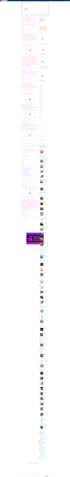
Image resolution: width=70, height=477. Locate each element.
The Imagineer (42, 277)
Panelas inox (40, 107)
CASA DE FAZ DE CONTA (43, 192)
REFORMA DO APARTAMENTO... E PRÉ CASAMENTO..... (43, 433)
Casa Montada (42, 174)
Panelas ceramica (41, 106)
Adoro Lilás (41, 237)
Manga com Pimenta (42, 437)
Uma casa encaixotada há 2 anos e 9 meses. (45, 344)
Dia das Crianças (45, 207)
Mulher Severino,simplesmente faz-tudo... (43, 196)
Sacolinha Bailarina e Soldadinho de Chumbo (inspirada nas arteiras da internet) (45, 257)
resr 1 (41, 185)
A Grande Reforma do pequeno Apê (43, 348)
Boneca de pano (45, 197)
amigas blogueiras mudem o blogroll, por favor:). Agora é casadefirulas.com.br (45, 360)
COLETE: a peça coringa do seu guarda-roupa (45, 181)
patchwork (40, 108)
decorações (40, 92)
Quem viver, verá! (42, 248)
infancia (28, 120)
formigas (40, 96)
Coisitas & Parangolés (43, 353)
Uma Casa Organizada (43, 448)
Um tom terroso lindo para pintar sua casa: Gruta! (45, 151)
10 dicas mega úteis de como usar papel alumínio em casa (45, 292)
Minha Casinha (42, 324)
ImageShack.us (38, 462)
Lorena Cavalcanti (42, 169)
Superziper (41, 445)
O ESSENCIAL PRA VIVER (43, 232)
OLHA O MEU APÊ (42, 242)
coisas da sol (42, 295)
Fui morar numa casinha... (43, 300)
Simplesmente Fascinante (43, 164)
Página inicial (27, 217)
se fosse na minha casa (43, 305)
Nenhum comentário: (27, 40)
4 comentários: (26, 66)
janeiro (42, 139)
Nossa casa (41, 386)
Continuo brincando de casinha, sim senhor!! (45, 229)
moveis (40, 105)
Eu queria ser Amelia (43, 247)
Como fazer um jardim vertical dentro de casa (45, 176)
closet (26, 41)
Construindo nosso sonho (43, 458)
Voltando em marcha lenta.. (26, 82)
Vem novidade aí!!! (45, 354)
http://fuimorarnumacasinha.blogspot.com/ (27, 175)
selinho (28, 182)
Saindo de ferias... (25, 185)
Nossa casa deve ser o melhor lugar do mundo (45, 213)
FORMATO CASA (42, 187)
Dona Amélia (42, 290)
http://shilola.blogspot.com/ (25, 173)
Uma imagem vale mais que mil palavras (45, 281)
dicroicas (40, 93)
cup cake (40, 90)
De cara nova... (45, 333)
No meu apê (41, 351)
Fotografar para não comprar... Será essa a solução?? (45, 427)
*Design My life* (42, 262)
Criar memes (41, 278)
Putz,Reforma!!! (42, 314)
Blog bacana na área (42, 349)
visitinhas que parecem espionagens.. (28, 34)
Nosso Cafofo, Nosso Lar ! (43, 327)
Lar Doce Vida (42, 446)
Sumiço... (41, 369)
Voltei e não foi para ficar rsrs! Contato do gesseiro (45, 244)
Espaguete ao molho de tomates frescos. (45, 203)
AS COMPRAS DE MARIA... (43, 425)
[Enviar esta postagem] (30, 40)
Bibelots (41, 391)
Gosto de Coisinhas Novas (43, 272)
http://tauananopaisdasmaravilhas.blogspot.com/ (27, 168)
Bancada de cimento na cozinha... (44, 341)
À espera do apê (31, 128)
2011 (41, 138)
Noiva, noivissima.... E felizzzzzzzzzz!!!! (43, 455)
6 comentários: (26, 181)
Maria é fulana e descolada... (43, 332)
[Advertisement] (35, 469)
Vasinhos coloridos (42, 222)
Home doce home (42, 431)
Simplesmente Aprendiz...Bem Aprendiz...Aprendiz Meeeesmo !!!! (42, 254)
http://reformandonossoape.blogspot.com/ (26, 174)
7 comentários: (26, 214)
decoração (40, 91)
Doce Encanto (42, 371)
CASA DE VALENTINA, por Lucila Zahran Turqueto (43, 146)
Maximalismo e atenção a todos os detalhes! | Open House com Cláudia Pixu (43, 148)
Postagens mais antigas (35, 217)
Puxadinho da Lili (42, 285)
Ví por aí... (41, 440)
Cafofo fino (41, 381)
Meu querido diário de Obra (25, 129)
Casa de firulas (42, 358)
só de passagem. (24, 70)
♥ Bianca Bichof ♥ (42, 309)
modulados (40, 104)
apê (39, 84)
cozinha (40, 89)
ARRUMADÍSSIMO (42, 319)
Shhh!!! (41, 267)
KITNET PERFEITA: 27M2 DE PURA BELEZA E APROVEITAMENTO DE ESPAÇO (45, 161)
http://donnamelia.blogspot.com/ (25, 172)
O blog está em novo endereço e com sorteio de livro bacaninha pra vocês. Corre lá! (43, 307)
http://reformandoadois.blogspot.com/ (26, 169)
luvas (40, 103)
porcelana (40, 109)
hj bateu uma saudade (25, 17)
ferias (26, 182)
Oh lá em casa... (45, 268)
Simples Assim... (42, 376)
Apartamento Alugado (43, 447)
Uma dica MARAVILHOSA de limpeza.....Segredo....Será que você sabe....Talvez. (45, 224)
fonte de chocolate (41, 95)
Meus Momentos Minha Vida (43, 227)
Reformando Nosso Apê (43, 442)
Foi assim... (41, 430)
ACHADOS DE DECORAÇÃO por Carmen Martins (43, 159)
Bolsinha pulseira (45, 397)
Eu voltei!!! (44, 387)
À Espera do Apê (42, 441)
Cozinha (44, 407)
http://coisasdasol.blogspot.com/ (25, 170)
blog (26, 30)
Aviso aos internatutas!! (42, 423)
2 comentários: (26, 119)
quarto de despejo (42, 343)
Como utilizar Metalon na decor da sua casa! (45, 171)
